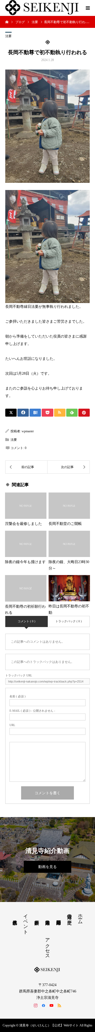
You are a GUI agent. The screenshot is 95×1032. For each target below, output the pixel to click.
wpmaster (28, 431)
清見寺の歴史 (69, 914)
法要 (8, 36)
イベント (25, 921)
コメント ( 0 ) (26, 621)
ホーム (80, 916)
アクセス (47, 946)
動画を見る (47, 867)
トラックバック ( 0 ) (68, 621)
